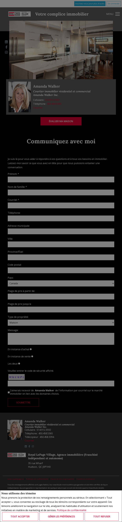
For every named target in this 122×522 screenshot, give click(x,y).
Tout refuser (101, 516)
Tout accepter (20, 516)
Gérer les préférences (61, 516)
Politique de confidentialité (71, 510)
